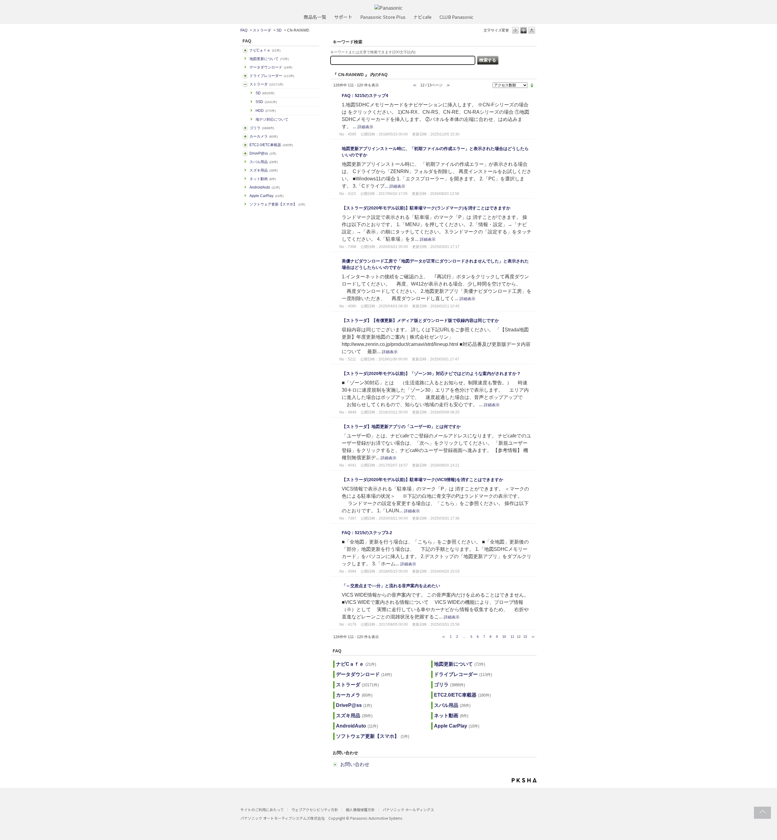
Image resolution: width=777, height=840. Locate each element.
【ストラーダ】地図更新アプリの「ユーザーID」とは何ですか (401, 426)
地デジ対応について (272, 119)
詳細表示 (365, 127)
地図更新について (269, 59)
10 (504, 636)
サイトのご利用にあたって (262, 809)
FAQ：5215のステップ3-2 (367, 532)
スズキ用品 (263, 170)
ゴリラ (261, 128)
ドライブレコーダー (271, 76)
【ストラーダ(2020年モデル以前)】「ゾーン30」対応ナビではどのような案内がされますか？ (431, 373)
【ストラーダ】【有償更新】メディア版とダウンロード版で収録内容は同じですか (420, 320)
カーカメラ (263, 136)
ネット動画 (262, 179)
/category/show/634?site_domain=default (245, 76)
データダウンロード (270, 67)
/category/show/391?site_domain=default (245, 84)
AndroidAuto (264, 187)
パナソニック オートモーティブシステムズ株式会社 (282, 818)
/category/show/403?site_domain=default (245, 153)
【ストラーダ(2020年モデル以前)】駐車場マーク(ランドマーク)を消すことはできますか (426, 208)
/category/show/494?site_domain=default (245, 136)
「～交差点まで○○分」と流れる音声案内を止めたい (391, 585)
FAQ (243, 30)
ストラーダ (262, 30)
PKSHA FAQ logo (524, 780)
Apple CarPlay (266, 196)
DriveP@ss (262, 153)
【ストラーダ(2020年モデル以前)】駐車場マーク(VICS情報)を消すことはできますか (422, 479)
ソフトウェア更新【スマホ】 (277, 204)
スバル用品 (263, 162)
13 (525, 636)
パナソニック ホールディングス (408, 809)
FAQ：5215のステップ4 (365, 95)
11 (512, 636)
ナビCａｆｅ (264, 50)
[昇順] (532, 83)
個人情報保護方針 (360, 809)
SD (279, 30)
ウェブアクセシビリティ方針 (314, 809)
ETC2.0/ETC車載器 (271, 145)
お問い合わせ (354, 764)
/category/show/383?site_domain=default (245, 128)
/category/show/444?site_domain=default (245, 145)
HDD (266, 111)
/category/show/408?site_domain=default (245, 50)
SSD (266, 102)
